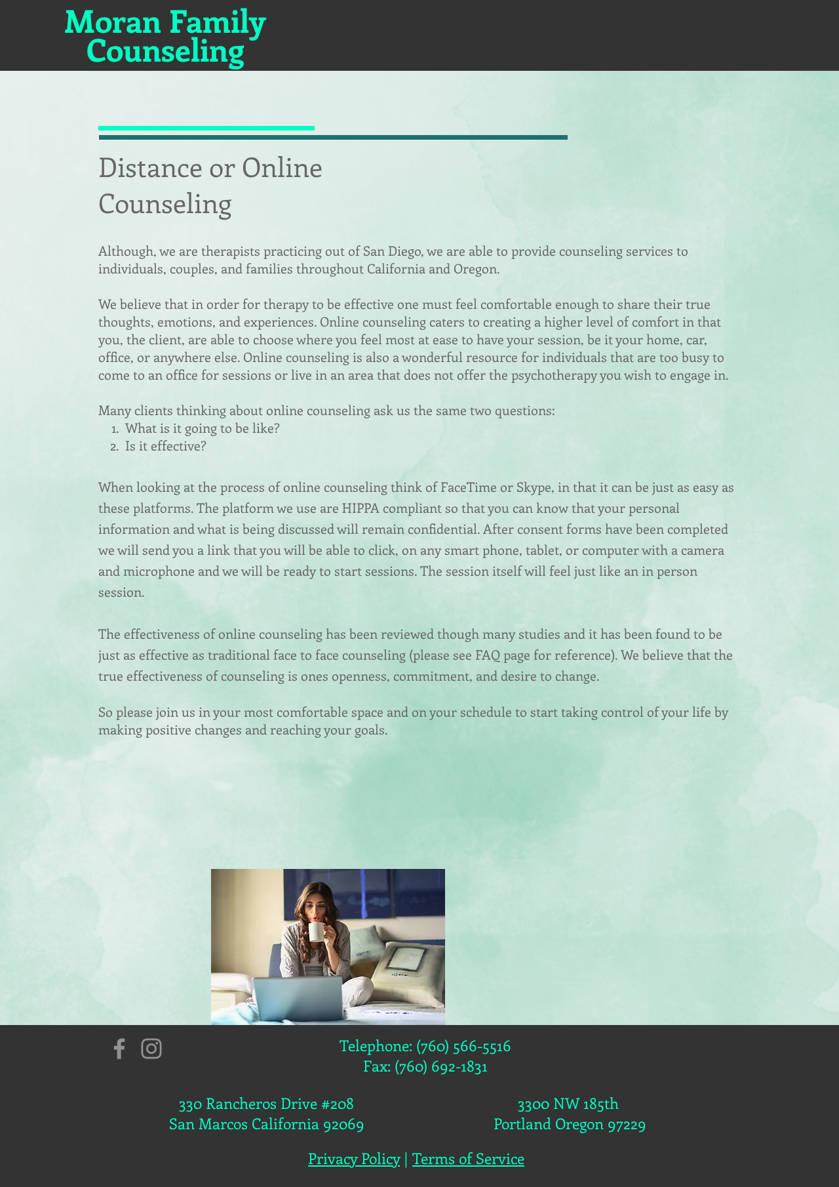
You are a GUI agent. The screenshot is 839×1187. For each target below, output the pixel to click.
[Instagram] (151, 1048)
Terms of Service (468, 1158)
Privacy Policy (354, 1158)
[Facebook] (119, 1048)
